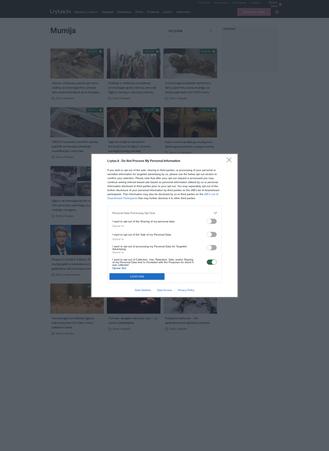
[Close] (230, 161)
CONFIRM (137, 276)
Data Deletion (143, 290)
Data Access (164, 290)
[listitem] (164, 213)
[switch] (212, 221)
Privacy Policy (186, 290)
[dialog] (164, 225)
